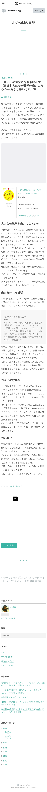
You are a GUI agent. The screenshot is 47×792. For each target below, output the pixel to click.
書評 (5, 97)
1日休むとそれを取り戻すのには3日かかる (22, 577)
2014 (5, 747)
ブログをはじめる (7, 657)
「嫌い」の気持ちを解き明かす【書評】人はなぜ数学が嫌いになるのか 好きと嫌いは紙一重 (22, 85)
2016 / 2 (8, 736)
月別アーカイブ (8, 722)
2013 (5, 751)
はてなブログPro (7, 665)
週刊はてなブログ (7, 661)
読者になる (39, 10)
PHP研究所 (22, 204)
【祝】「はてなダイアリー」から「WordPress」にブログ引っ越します (22, 703)
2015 (5, 743)
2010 (5, 764)
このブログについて (8, 618)
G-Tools (37, 216)
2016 (5, 729)
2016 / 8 (8, 731)
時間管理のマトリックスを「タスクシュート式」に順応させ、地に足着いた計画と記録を (23, 684)
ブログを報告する (32, 787)
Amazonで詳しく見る (25, 215)
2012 (5, 756)
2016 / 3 (8, 733)
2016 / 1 (8, 738)
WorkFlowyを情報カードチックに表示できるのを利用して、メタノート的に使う (22, 710)
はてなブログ (6, 652)
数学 (9, 97)
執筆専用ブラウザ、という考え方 (14, 697)
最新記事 (5, 676)
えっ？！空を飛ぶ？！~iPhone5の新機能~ (23, 580)
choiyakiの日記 (14, 10)
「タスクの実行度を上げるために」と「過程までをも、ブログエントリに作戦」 (22, 691)
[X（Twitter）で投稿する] (15, 499)
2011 (5, 760)
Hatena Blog (21, 787)
